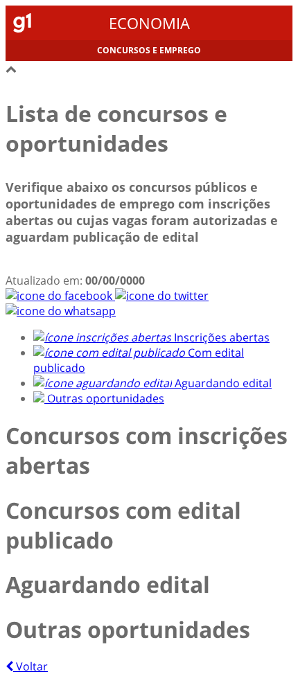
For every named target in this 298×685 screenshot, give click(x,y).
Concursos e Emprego (149, 50)
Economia (149, 22)
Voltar (30, 666)
